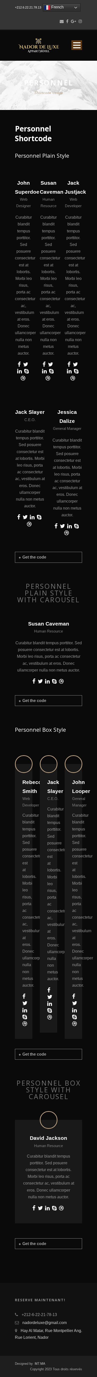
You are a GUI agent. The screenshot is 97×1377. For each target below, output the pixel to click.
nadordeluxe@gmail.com (44, 1323)
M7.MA (40, 1364)
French (57, 7)
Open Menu (76, 45)
